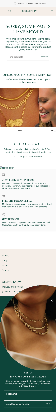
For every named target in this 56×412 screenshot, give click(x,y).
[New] (19, 107)
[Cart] (52, 11)
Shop (4, 260)
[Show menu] (4, 11)
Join (48, 404)
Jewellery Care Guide (12, 292)
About (5, 265)
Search (44, 57)
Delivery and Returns (12, 287)
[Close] (51, 300)
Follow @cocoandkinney (28, 157)
